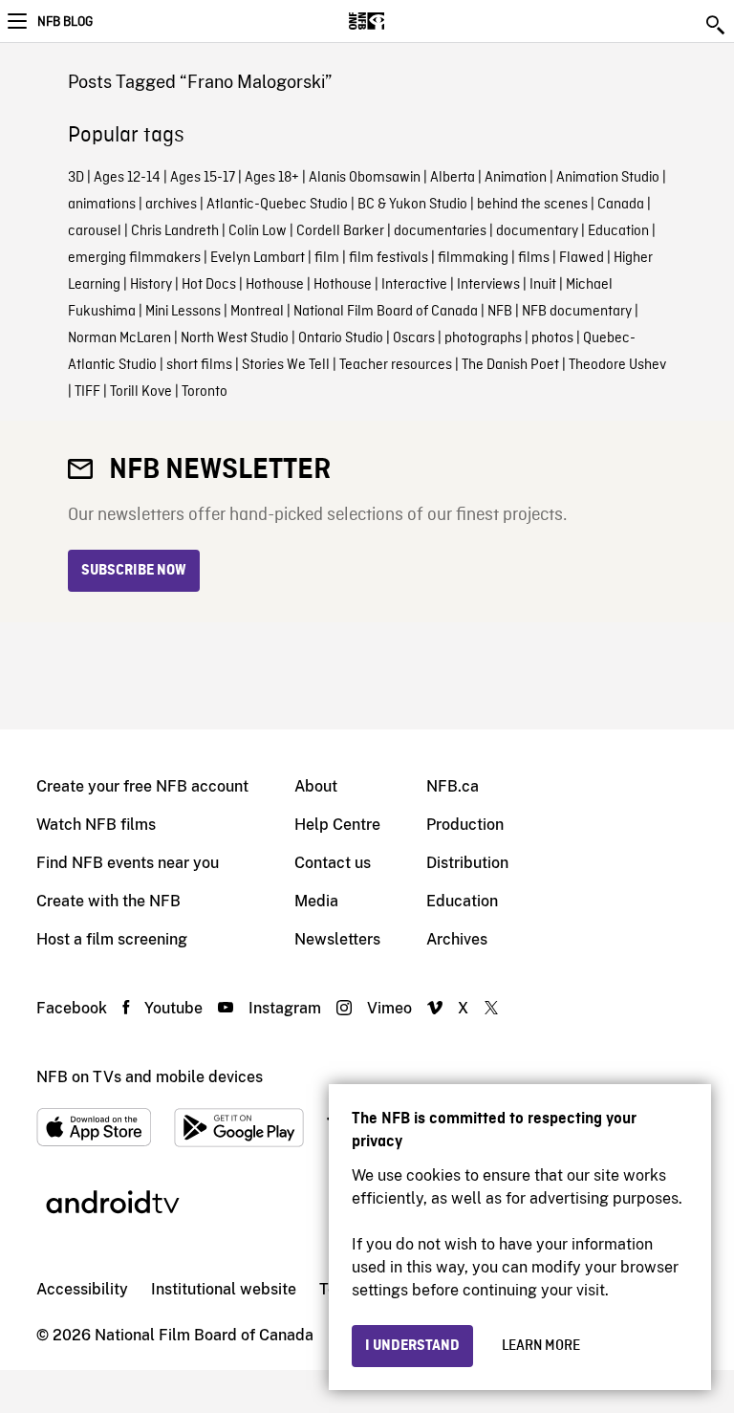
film (326, 258)
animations (102, 204)
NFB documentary (577, 311)
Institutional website (223, 1289)
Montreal (257, 311)
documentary (537, 231)
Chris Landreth (175, 231)
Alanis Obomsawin (365, 177)
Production (465, 824)
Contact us (332, 863)
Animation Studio (607, 177)
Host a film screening (111, 939)
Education (618, 231)
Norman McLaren (119, 338)
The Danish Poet (510, 365)
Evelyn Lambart (257, 258)
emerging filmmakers (134, 258)
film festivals (388, 258)
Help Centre (337, 824)
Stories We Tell (286, 365)
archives (171, 204)
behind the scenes (532, 204)
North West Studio (235, 338)
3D (76, 177)
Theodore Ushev (617, 365)
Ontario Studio (340, 338)
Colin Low (257, 231)
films (534, 258)
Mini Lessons (183, 311)
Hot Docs (209, 284)
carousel (94, 231)
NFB (499, 311)
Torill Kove (141, 392)
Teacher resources (395, 365)
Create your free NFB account (142, 786)
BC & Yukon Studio (412, 204)
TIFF (87, 392)
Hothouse (275, 284)
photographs (483, 338)
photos (552, 338)
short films (199, 365)
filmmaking (473, 258)
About (315, 786)
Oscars (414, 338)
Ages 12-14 (127, 177)
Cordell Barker (340, 231)
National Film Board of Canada (385, 311)
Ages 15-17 (202, 177)
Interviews (488, 284)
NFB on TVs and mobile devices (149, 1077)
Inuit (542, 284)
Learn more (541, 1346)
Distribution (467, 863)
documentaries (440, 231)
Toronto (204, 392)
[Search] (716, 24)
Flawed (581, 258)
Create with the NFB (108, 901)
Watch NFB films (96, 824)
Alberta (452, 177)
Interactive (414, 284)
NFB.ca (452, 786)
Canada (620, 204)
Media (316, 901)
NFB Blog (65, 22)
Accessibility (82, 1289)
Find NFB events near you (127, 863)
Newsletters (337, 939)
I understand (412, 1346)
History (151, 284)
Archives (456, 939)
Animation (516, 177)
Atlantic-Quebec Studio (277, 204)
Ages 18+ (272, 177)
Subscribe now (133, 570)
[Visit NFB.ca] (400, 21)
